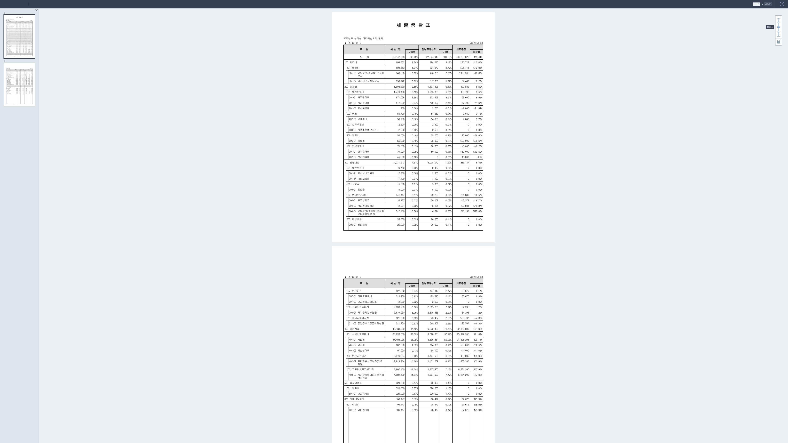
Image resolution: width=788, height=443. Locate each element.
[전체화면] (782, 1)
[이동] (768, 3)
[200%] (778, 18)
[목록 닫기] (37, 10)
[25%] (778, 36)
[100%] (778, 27)
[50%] (778, 31)
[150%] (778, 22)
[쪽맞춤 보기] (778, 42)
